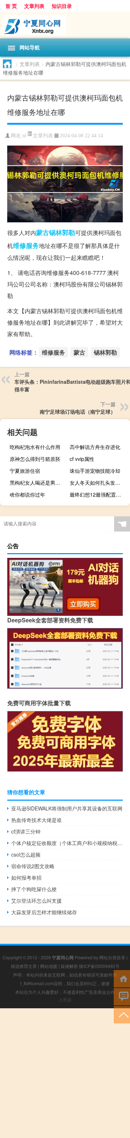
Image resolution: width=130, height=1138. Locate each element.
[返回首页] (122, 978)
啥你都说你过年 (27, 494)
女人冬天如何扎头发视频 (97, 482)
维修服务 (26, 245)
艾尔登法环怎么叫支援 (36, 900)
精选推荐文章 (24, 966)
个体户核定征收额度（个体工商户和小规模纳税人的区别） (67, 842)
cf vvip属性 (82, 458)
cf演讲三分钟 (25, 831)
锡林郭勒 (62, 232)
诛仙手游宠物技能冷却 (95, 470)
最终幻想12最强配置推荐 (98, 494)
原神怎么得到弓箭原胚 (35, 458)
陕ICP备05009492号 (99, 966)
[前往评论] (122, 996)
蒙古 (42, 232)
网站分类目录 (112, 957)
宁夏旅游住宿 (25, 470)
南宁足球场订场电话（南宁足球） (78, 411)
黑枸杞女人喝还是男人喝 (37, 482)
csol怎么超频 (25, 854)
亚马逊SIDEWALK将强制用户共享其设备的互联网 (66, 808)
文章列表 (34, 5)
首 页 (11, 5)
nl (24, 135)
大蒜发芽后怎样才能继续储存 (44, 912)
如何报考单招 (26, 877)
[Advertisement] (65, 1073)
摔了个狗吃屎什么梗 (34, 889)
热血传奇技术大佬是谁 (36, 819)
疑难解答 (69, 966)
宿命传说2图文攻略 (33, 866)
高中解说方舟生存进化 (95, 446)
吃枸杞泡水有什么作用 (35, 446)
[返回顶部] (122, 1014)
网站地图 (48, 966)
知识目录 (62, 5)
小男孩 (65, 999)
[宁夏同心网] (65, 25)
